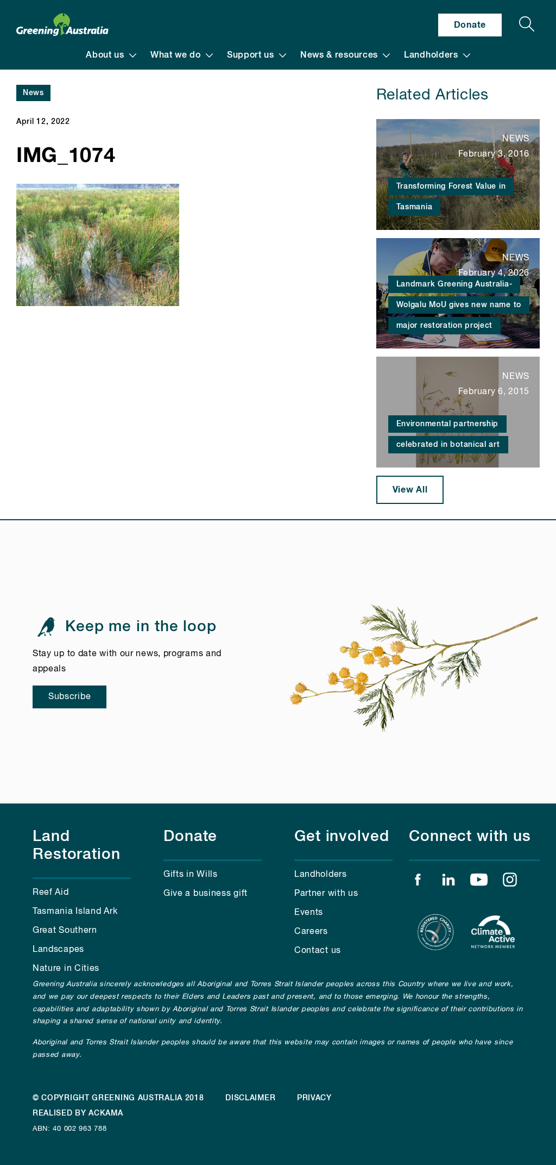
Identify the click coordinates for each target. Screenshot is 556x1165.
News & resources (339, 55)
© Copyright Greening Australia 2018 (118, 1098)
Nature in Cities (66, 968)
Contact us (317, 950)
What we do (175, 55)
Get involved (341, 836)
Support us (250, 55)
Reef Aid (51, 892)
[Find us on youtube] (479, 882)
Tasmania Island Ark (75, 911)
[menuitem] (111, 55)
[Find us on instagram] (510, 882)
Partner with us (326, 893)
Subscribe (69, 697)
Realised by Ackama (78, 1113)
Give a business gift (205, 893)
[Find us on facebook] (417, 882)
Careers (311, 931)
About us (105, 55)
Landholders (431, 55)
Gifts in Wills (190, 874)
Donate (470, 25)
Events (308, 912)
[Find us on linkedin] (448, 882)
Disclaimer (250, 1098)
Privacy (314, 1098)
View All (410, 489)
